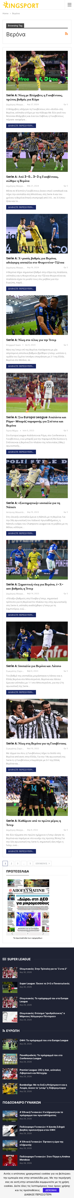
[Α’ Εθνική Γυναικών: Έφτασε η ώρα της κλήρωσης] (10, 1145)
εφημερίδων (37, 938)
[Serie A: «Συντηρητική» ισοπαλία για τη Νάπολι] (37, 478)
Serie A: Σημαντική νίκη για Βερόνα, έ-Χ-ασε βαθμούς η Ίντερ (35, 586)
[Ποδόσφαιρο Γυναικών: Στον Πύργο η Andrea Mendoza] (10, 1160)
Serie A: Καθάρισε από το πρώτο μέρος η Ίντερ (33, 822)
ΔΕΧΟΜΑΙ (51, 1190)
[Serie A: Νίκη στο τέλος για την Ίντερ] (37, 315)
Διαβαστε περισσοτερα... (21, 125)
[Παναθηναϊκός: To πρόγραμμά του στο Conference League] (10, 1059)
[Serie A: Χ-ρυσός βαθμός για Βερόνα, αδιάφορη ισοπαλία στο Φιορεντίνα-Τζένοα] (37, 233)
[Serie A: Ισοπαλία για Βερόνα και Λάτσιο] (37, 641)
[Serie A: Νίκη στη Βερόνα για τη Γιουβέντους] (37, 718)
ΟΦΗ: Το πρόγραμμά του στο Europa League (44, 1040)
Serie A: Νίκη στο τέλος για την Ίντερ (31, 340)
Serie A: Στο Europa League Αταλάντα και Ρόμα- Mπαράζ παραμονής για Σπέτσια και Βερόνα (36, 421)
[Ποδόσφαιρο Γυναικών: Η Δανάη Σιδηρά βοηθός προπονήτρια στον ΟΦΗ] (10, 1130)
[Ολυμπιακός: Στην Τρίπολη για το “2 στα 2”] (10, 972)
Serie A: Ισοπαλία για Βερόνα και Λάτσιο (33, 666)
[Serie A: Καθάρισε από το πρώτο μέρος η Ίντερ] (37, 796)
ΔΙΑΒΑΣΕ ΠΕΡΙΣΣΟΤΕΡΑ (38, 1194)
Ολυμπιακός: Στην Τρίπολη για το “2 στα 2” (43, 968)
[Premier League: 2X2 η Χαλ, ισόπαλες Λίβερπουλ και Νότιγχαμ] (10, 1073)
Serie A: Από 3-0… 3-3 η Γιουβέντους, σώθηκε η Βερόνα (32, 178)
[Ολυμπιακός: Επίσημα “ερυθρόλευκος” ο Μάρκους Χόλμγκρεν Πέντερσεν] (10, 1017)
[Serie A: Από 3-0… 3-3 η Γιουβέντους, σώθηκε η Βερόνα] (37, 152)
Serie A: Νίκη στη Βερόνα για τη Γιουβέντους (36, 743)
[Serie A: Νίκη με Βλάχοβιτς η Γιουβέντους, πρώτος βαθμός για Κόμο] (37, 70)
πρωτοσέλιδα (22, 938)
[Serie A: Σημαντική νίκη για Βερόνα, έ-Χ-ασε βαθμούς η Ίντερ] (37, 560)
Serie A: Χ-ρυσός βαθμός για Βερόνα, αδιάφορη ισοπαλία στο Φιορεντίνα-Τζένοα (35, 260)
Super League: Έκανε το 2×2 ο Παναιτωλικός (45, 983)
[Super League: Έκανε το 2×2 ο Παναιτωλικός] (10, 987)
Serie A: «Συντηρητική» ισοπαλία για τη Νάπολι (33, 505)
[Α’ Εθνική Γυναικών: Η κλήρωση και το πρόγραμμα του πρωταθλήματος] (10, 1116)
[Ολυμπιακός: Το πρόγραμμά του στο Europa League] (10, 1002)
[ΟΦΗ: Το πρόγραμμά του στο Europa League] (10, 1044)
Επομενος (42, 863)
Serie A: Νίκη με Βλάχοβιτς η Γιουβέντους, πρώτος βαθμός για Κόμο (34, 97)
